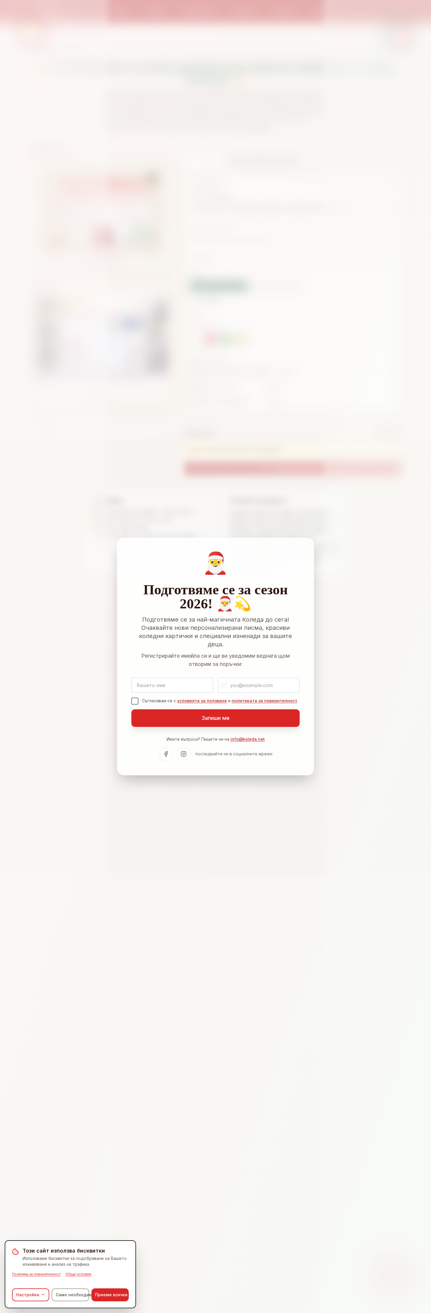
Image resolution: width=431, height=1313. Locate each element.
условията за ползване (202, 700)
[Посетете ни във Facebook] (166, 754)
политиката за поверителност (264, 700)
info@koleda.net (247, 739)
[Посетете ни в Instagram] (184, 754)
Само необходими (72, 1294)
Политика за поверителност (36, 1274)
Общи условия (78, 1274)
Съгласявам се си (219, 700)
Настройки (27, 1294)
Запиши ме (215, 718)
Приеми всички (111, 1294)
